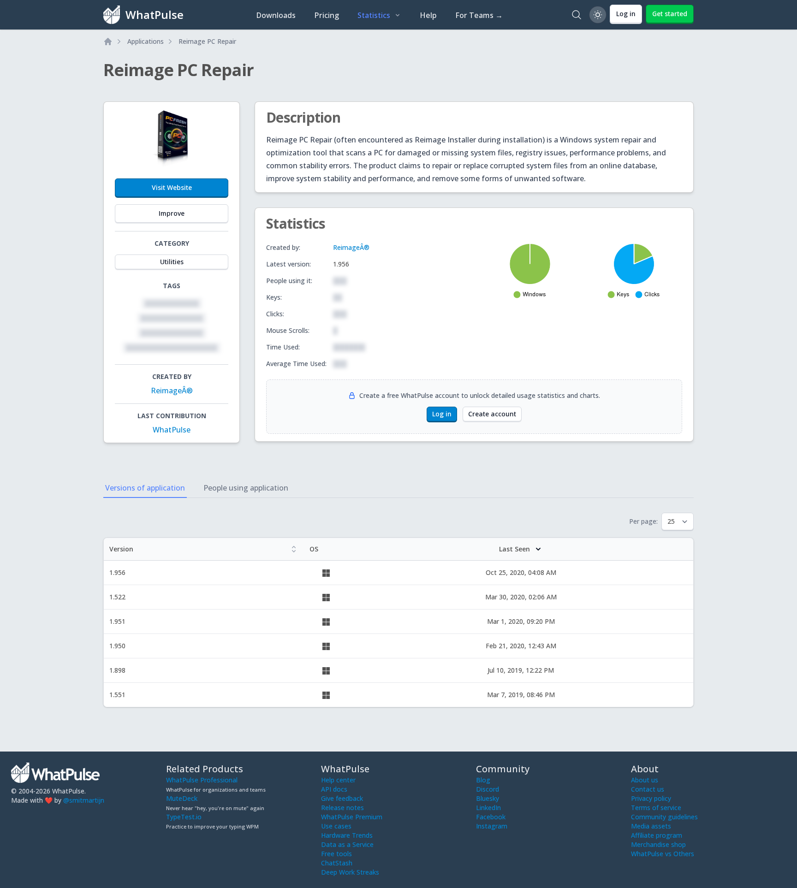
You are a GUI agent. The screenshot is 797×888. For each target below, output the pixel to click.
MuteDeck (181, 798)
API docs (334, 789)
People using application (245, 488)
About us (644, 780)
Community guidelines (664, 816)
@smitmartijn (83, 800)
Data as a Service (347, 844)
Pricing (326, 15)
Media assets (651, 826)
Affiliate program (656, 835)
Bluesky (487, 798)
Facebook (491, 816)
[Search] (576, 14)
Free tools (336, 853)
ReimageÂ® (172, 390)
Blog (483, 780)
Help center (338, 780)
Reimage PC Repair (207, 41)
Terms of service (656, 807)
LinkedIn (488, 807)
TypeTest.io (184, 816)
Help (428, 15)
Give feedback (342, 798)
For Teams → (479, 15)
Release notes (342, 807)
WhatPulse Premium (351, 816)
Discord (487, 789)
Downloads (276, 15)
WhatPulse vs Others (662, 853)
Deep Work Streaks (350, 872)
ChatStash (336, 862)
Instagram (491, 826)
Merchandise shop (658, 844)
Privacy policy (651, 798)
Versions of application (145, 488)
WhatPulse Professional (202, 780)
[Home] (108, 41)
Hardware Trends (347, 835)
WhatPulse (171, 430)
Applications (145, 41)
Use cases (336, 826)
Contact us (647, 789)
